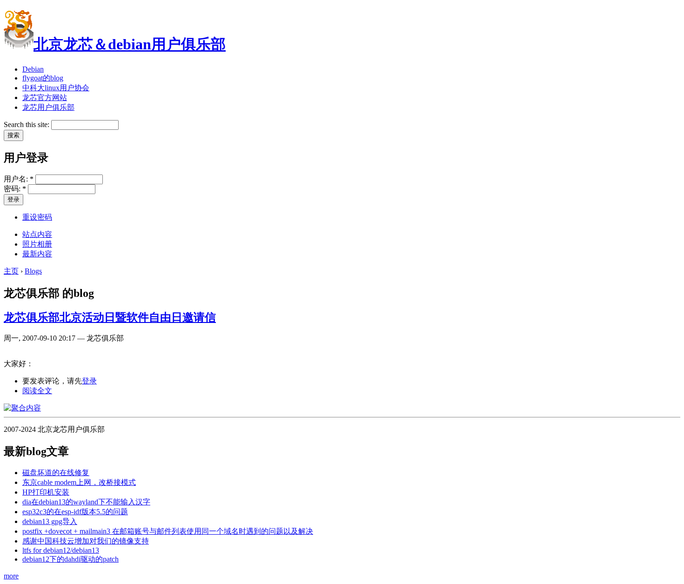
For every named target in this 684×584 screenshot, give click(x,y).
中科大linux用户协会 (55, 88)
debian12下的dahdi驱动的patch (70, 559)
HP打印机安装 (45, 492)
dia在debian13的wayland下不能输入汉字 (86, 502)
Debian (33, 69)
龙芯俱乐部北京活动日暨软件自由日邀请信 (110, 317)
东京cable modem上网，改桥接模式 (79, 482)
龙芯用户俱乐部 (48, 107)
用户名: (19, 179)
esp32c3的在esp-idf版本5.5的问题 (75, 512)
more (11, 576)
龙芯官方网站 (44, 97)
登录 (89, 381)
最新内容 (37, 254)
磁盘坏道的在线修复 (55, 473)
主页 (11, 271)
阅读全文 (37, 391)
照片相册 (37, 244)
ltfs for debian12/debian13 (60, 550)
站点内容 (37, 234)
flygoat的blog (42, 78)
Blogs (33, 271)
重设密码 (37, 217)
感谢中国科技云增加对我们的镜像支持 (85, 541)
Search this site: (27, 124)
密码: (15, 189)
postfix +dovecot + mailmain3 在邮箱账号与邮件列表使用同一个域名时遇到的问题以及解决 (167, 531)
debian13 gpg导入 (49, 521)
